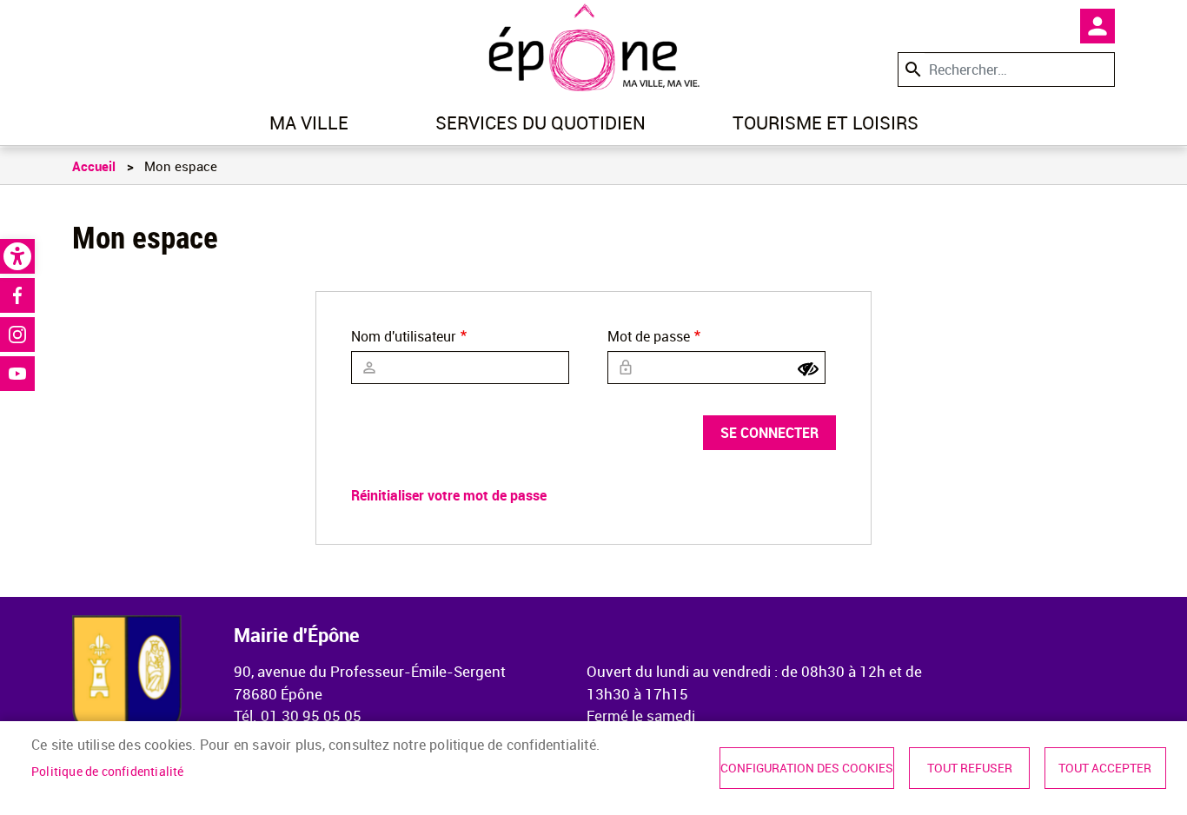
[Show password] (808, 369)
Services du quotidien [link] (540, 122)
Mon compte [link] (1097, 26)
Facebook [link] (17, 295)
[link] (17, 256)
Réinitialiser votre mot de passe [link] (449, 495)
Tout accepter (1104, 768)
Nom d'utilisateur (403, 336)
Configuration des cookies (806, 768)
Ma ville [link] (308, 122)
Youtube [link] (17, 373)
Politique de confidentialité (107, 771)
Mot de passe (648, 336)
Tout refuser (969, 768)
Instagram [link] (17, 334)
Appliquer (912, 69)
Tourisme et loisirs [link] (825, 122)
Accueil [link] (94, 166)
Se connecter (769, 432)
